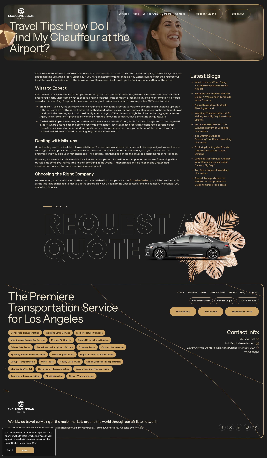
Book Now (238, 13)
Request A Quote (205, 13)
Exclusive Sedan (139, 180)
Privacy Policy (86, 427)
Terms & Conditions (106, 427)
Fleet (136, 13)
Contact (180, 13)
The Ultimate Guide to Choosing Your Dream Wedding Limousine (213, 139)
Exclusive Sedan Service (39, 427)
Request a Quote (120, 236)
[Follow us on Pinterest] (255, 427)
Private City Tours (20, 347)
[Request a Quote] (187, 245)
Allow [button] (24, 450)
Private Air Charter (61, 340)
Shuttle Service (54, 376)
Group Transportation (23, 361)
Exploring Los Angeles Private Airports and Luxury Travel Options (212, 150)
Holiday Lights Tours (63, 354)
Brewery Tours (87, 347)
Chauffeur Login (201, 300)
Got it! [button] (10, 450)
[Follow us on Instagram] (247, 427)
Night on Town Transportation (96, 354)
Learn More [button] (31, 443)
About (180, 292)
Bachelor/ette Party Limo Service (54, 347)
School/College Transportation (103, 361)
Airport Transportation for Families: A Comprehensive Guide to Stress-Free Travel (211, 181)
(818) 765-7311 (247, 338)
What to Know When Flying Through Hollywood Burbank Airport (211, 85)
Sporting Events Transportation (28, 354)
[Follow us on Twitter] (230, 427)
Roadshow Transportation (25, 376)
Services (124, 13)
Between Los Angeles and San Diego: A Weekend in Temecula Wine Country (213, 97)
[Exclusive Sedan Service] (21, 13)
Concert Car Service (112, 347)
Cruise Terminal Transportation (93, 368)
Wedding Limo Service (58, 332)
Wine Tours (47, 361)
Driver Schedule (247, 300)
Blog (242, 292)
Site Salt (138, 427)
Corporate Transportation (25, 332)
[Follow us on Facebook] (222, 427)
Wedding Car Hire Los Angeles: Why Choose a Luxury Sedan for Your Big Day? (213, 162)
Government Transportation (54, 368)
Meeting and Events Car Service (28, 340)
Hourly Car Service (70, 361)
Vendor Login (224, 300)
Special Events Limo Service (93, 340)
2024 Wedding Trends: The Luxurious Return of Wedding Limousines (211, 128)
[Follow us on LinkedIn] (239, 427)
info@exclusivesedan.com (240, 343)
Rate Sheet (183, 311)
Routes (233, 292)
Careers (166, 13)
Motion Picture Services (89, 332)
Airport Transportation (81, 376)
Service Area (150, 13)
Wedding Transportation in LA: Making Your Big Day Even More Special (213, 116)
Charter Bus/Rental (21, 368)
